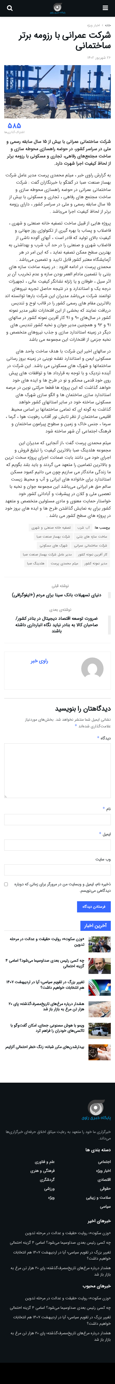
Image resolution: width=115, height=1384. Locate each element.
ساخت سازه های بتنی (91, 536)
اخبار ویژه (93, 25)
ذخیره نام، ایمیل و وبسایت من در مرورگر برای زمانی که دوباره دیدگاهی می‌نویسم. (63, 887)
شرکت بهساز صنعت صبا (53, 536)
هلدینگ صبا (35, 563)
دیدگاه (104, 738)
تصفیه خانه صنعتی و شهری (51, 527)
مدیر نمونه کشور (96, 563)
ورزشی (49, 1189)
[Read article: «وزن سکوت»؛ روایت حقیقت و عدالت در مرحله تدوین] (99, 944)
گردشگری (47, 1180)
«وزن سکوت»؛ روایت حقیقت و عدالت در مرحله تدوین (47, 942)
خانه (107, 25)
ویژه (51, 1197)
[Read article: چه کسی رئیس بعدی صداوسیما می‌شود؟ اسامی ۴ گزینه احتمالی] (99, 966)
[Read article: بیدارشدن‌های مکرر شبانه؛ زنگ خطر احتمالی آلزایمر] (99, 1052)
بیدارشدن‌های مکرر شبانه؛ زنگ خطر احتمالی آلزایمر (44, 1047)
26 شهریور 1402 (99, 58)
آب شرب (83, 527)
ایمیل (105, 834)
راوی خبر (39, 661)
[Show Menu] (105, 8)
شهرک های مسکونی (54, 545)
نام (106, 809)
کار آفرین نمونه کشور (92, 554)
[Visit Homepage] (57, 8)
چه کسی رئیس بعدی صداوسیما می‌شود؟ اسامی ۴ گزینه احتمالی (45, 963)
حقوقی (105, 1189)
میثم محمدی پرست (64, 563)
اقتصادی (104, 1180)
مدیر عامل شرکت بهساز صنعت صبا (47, 554)
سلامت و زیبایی (98, 1197)
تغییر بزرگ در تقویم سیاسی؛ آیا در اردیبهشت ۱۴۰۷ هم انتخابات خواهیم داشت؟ (45, 985)
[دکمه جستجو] (10, 8)
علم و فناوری (45, 1162)
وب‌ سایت (103, 859)
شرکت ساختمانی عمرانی (90, 545)
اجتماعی (104, 1162)
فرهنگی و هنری (42, 1171)
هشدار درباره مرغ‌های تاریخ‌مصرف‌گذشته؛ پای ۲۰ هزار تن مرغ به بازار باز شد (46, 1006)
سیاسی (105, 1206)
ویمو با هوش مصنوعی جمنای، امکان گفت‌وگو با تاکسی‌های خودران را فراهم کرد (47, 1028)
